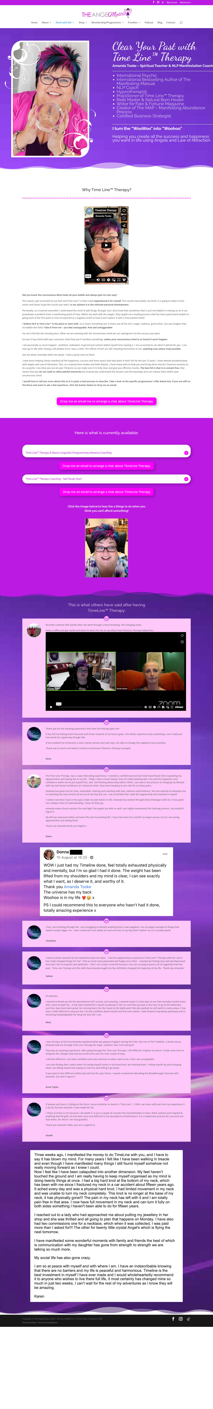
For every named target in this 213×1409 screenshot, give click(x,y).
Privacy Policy (29, 1322)
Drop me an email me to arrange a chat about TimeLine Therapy (106, 401)
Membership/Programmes (106, 22)
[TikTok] (163, 3)
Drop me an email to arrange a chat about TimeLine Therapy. (107, 466)
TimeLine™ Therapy (106, 610)
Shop (81, 22)
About (45, 22)
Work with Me (64, 22)
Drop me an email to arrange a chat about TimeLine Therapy (106, 492)
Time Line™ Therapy (110, 189)
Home (34, 22)
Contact (170, 22)
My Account (185, 3)
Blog (159, 22)
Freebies (133, 22)
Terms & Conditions (48, 1322)
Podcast (149, 22)
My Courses (172, 3)
